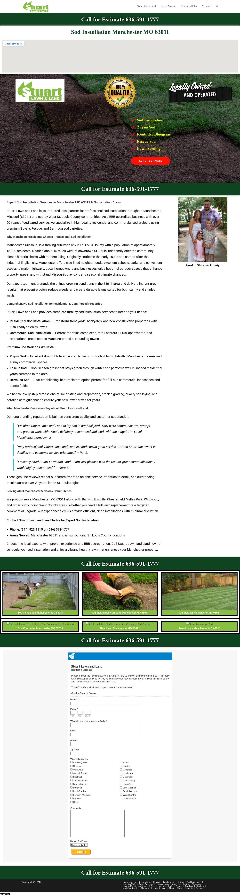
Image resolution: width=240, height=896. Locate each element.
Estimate (200, 888)
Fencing (180, 882)
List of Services (159, 888)
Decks (154, 886)
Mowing (156, 882)
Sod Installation (194, 882)
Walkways (196, 884)
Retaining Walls (129, 884)
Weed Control (176, 886)
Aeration (163, 886)
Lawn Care (146, 882)
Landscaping (169, 882)
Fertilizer (189, 886)
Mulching (200, 886)
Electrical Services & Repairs (135, 886)
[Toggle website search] (216, 6)
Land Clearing (128, 888)
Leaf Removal (144, 888)
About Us (189, 888)
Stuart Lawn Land (130, 882)
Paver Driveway (146, 884)
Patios (186, 884)
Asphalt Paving (162, 884)
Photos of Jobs (175, 888)
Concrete (176, 884)
